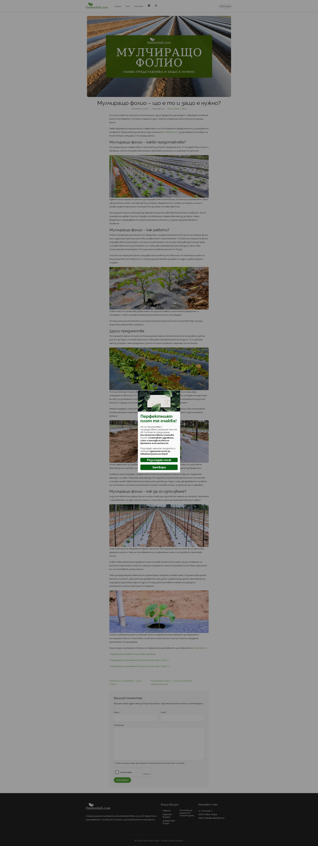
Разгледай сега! (159, 460)
